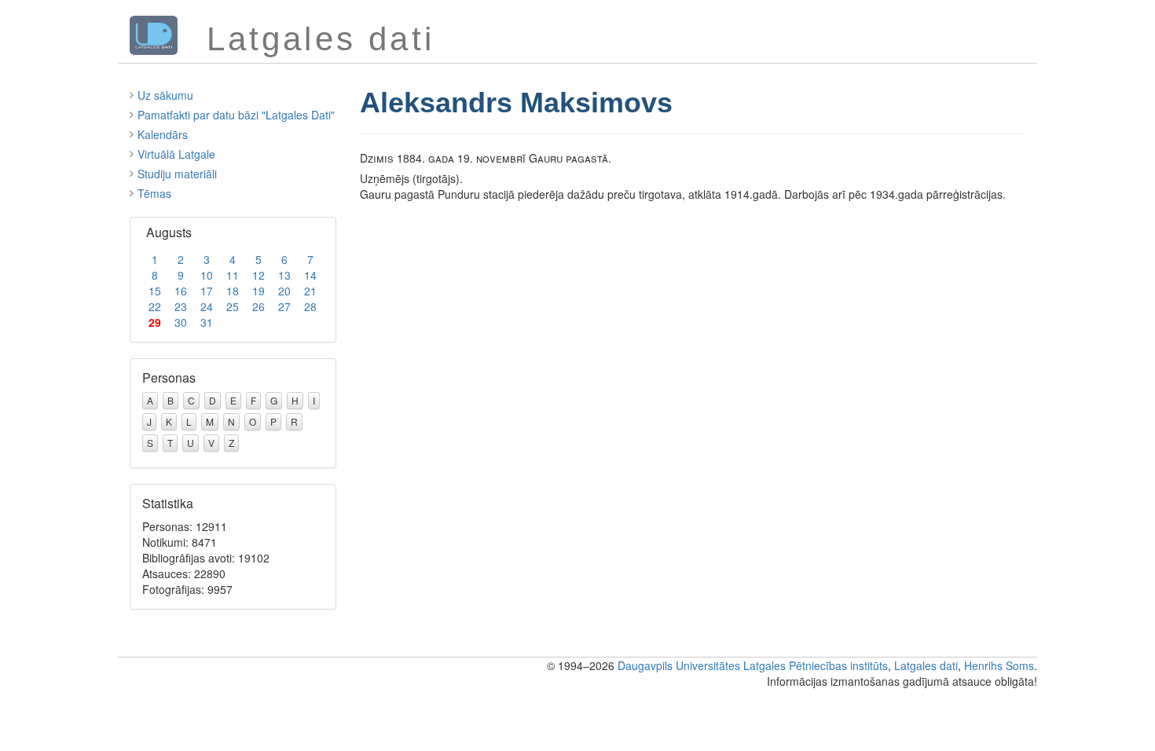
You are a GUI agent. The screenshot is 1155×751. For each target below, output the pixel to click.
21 (310, 291)
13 (284, 275)
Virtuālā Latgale (176, 154)
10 (206, 275)
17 (206, 291)
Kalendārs (163, 134)
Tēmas (154, 193)
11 (232, 275)
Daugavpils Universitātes (679, 665)
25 (232, 306)
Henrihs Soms (999, 665)
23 (180, 306)
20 (284, 291)
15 (154, 291)
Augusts (169, 232)
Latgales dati (926, 665)
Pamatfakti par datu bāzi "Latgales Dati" (236, 115)
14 (310, 275)
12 (258, 275)
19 (258, 291)
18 (232, 291)
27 (284, 306)
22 (154, 306)
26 (258, 306)
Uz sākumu (165, 95)
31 (206, 322)
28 (310, 306)
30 (180, 322)
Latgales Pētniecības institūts (815, 665)
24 (206, 306)
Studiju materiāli (177, 173)
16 (180, 291)
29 (154, 322)
